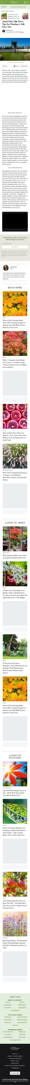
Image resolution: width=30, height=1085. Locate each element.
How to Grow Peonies (22, 1022)
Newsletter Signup (8, 1004)
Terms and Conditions (15, 1058)
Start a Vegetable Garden (15, 1039)
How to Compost (22, 1037)
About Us (8, 1002)
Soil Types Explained (7, 1037)
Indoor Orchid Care (8, 1019)
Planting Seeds (22, 1031)
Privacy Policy (15, 1060)
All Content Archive (15, 1010)
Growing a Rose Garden (22, 1019)
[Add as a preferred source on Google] (15, 1073)
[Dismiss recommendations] (28, 11)
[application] (15, 221)
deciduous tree (19, 74)
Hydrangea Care (8, 1016)
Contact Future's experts (15, 1056)
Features (22, 32)
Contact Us (22, 1002)
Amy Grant (10, 30)
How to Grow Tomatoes (22, 1016)
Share (6, 66)
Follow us (17, 66)
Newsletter (25, 66)
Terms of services (17, 251)
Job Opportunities (22, 1007)
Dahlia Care (15, 1025)
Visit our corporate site (23, 1079)
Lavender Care (8, 1022)
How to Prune (8, 1034)
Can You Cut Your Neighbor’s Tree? (18, 6)
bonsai (9, 164)
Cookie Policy (15, 1063)
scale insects (16, 207)
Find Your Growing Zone (8, 1031)
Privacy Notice (13, 252)
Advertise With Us (22, 1004)
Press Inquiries (8, 1007)
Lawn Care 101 (22, 1034)
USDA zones (16, 180)
